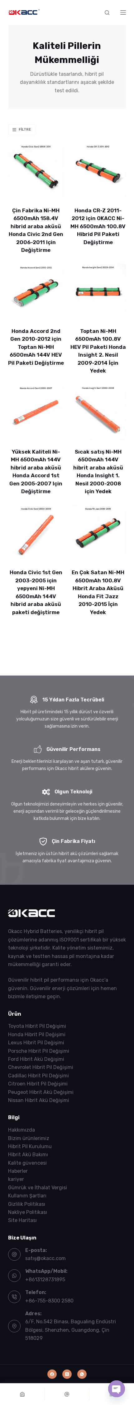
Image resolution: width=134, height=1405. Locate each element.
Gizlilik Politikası (26, 1204)
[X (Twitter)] (67, 1374)
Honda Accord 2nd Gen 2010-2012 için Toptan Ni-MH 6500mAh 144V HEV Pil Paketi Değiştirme (36, 347)
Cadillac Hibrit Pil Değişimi (38, 1076)
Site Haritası (22, 1220)
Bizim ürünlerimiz (28, 1138)
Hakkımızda (21, 1130)
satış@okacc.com (45, 1258)
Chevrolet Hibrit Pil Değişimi (40, 1067)
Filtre (25, 130)
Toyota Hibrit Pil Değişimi (37, 1026)
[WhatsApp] (82, 1374)
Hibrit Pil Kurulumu (30, 1146)
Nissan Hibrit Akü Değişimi (38, 1100)
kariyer (16, 1179)
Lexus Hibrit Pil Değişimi (36, 1043)
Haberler (18, 1171)
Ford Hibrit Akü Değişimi (36, 1059)
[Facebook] (52, 1374)
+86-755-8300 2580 (49, 1301)
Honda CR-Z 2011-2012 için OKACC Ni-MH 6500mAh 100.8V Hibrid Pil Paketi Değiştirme (98, 226)
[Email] (67, 1394)
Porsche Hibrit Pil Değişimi (38, 1051)
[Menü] (123, 12)
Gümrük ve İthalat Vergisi (37, 1188)
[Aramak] (107, 12)
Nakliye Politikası (27, 1212)
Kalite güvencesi (27, 1163)
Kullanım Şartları (27, 1196)
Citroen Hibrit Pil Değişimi (38, 1084)
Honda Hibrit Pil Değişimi (36, 1034)
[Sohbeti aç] (116, 1388)
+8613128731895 (45, 1279)
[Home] (22, 1394)
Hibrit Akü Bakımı (28, 1154)
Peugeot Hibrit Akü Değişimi (41, 1092)
